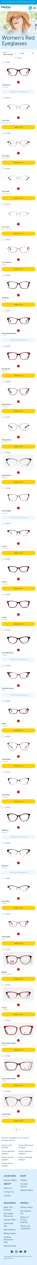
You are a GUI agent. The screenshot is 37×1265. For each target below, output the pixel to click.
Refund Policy (10, 1246)
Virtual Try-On (18, 127)
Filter (22, 53)
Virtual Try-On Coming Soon (18, 91)
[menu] (34, 8)
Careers (7, 1195)
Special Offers (26, 1190)
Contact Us (9, 1192)
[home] (6, 8)
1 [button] (16, 1130)
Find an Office (10, 1180)
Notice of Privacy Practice (24, 1219)
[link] (18, 72)
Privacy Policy (26, 1207)
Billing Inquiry (10, 1233)
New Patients (10, 1229)
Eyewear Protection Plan (8, 1239)
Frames (23, 1180)
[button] (23, 1129)
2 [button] (20, 1130)
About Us (8, 1188)
